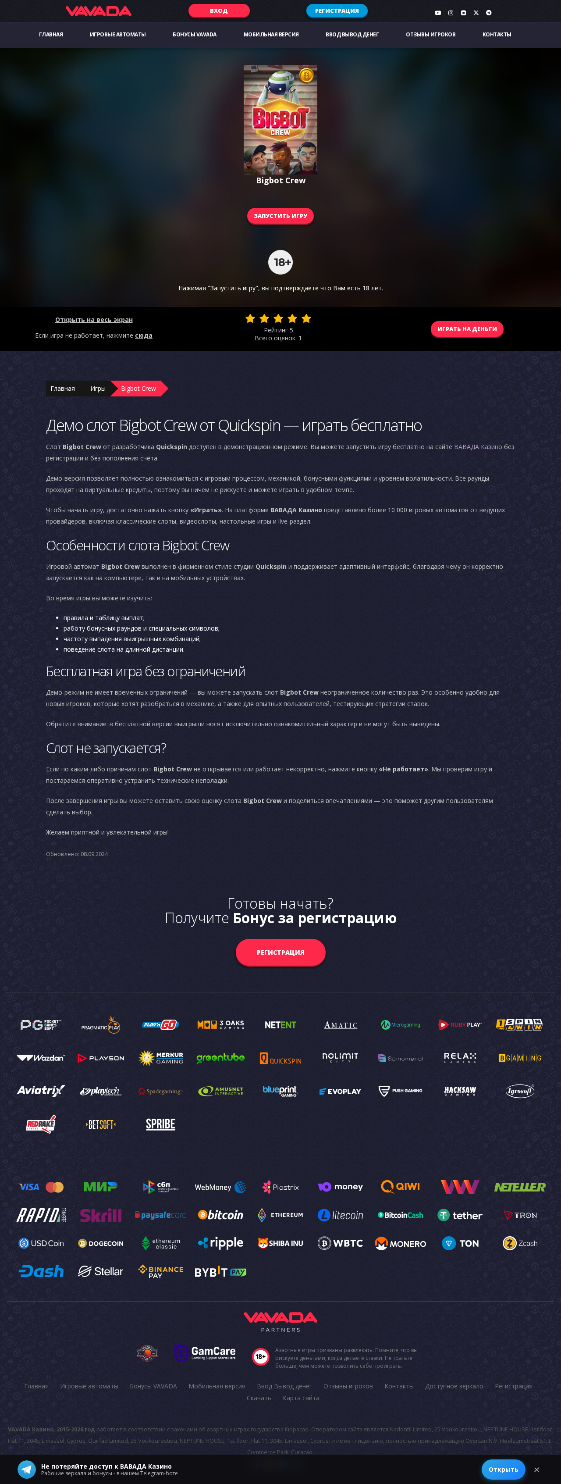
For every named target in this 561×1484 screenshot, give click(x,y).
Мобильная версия (271, 34)
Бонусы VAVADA (195, 34)
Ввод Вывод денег (352, 34)
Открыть (503, 1469)
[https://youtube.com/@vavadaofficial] (438, 13)
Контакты (497, 34)
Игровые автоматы (118, 34)
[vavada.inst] (450, 13)
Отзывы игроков (430, 34)
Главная (51, 34)
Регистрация (337, 10)
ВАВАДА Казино (478, 446)
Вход (219, 10)
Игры (98, 388)
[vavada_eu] (476, 13)
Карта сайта (301, 1398)
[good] (292, 318)
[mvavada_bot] (489, 13)
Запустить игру (280, 216)
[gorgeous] (306, 318)
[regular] (278, 318)
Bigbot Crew (138, 388)
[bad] (250, 318)
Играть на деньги (467, 329)
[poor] (264, 318)
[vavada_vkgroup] (463, 13)
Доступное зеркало (454, 1386)
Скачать (259, 1398)
